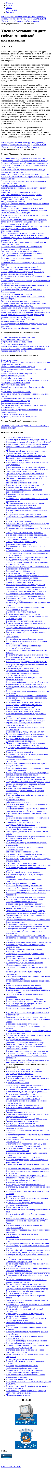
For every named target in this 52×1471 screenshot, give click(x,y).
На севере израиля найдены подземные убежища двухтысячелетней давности (27, 1199)
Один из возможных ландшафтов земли (18, 337)
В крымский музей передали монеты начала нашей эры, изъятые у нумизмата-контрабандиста (28, 1251)
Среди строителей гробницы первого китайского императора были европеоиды (27, 828)
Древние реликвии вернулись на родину (23, 985)
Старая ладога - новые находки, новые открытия (22, 235)
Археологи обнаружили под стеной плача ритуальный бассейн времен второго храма (24, 887)
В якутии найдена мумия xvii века (20, 752)
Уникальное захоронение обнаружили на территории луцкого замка (23, 459)
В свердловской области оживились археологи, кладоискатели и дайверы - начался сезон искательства (26, 931)
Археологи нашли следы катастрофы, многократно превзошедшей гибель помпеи (23, 350)
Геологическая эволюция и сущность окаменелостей (23, 369)
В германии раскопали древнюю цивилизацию (26, 557)
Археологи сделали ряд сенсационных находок (26, 1341)
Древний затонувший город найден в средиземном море (25, 312)
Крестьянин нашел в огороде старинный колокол (27, 576)
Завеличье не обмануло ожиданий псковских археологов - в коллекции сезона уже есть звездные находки (25, 309)
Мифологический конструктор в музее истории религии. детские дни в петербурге (26, 452)
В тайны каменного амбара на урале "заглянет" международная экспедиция (21, 200)
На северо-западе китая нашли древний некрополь (28, 1089)
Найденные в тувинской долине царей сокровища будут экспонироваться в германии (27, 959)
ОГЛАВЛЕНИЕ (39, 145)
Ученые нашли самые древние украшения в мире (27, 926)
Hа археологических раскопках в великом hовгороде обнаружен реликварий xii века (24, 703)
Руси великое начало (10, 231)
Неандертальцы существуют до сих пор (23, 560)
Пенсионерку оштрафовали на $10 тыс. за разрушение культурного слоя (24, 1260)
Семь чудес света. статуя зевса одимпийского (20, 251)
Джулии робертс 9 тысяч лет (13, 186)
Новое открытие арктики (17, 1207)
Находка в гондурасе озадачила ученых (23, 614)
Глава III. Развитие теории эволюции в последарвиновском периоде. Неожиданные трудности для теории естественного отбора (24, 380)
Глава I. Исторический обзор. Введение (18, 367)
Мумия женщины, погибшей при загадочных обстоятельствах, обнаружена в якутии (25, 744)
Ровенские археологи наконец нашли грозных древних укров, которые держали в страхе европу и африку (28, 1019)
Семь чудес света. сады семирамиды (21, 542)
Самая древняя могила (15, 922)
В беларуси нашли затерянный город (22, 578)
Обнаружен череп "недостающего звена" (23, 1157)
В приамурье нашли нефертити (19, 1379)
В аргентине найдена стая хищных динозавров (26, 1092)
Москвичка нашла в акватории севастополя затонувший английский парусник (25, 504)
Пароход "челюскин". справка (19, 521)
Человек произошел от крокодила (20, 1112)
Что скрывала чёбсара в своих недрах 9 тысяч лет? (28, 920)
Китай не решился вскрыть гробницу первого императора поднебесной (26, 1319)
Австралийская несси (15, 800)
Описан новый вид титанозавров (20, 741)
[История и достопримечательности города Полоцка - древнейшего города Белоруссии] (26, 1448)
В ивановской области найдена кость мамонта (26, 1001)
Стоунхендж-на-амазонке (17, 1037)
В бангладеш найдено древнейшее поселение (25, 1184)
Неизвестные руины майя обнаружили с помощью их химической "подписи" (28, 1305)
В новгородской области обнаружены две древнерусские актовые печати (24, 581)
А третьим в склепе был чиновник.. (21, 863)
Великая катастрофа (9, 360)
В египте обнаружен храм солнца (20, 1293)
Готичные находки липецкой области (22, 852)
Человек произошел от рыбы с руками (22, 1121)
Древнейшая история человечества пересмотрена (27, 1264)
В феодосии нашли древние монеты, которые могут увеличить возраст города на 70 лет (28, 837)
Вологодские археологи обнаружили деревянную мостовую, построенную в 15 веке (22, 316)
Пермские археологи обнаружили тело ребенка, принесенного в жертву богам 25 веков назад (26, 810)
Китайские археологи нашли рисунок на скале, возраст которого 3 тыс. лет (26, 1281)
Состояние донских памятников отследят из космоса (23, 405)
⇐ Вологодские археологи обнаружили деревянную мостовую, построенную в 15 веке (23, 143)
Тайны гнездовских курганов (19, 802)
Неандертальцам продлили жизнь (20, 573)
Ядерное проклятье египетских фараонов (19, 416)
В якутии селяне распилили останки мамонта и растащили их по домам (26, 624)
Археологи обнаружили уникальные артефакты (26, 662)
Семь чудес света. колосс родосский (16, 256)
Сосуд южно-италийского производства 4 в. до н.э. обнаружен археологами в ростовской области (28, 783)
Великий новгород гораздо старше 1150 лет (25, 732)
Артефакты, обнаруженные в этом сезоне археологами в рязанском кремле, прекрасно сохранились (25, 790)
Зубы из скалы (12, 637)
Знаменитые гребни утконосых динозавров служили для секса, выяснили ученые (24, 1371)
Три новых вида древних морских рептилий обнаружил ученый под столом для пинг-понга (26, 475)
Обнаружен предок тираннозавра (20, 1359)
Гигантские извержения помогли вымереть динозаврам (25, 346)
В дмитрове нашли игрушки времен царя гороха (27, 736)
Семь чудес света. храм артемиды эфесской (19, 267)
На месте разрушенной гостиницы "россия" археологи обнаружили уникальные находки (25, 595)
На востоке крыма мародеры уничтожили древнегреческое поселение (24, 1004)
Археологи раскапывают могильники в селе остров (28, 865)
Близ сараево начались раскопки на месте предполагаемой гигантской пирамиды (24, 1097)
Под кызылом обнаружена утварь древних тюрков (22, 233)
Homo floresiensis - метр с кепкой (15, 339)
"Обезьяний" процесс (15, 1266)
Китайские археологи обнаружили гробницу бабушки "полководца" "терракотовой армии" (24, 286)
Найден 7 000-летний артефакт (19, 739)
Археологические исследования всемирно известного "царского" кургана (24, 647)
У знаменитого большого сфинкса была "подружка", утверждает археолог (23, 823)
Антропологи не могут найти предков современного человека (22, 674)
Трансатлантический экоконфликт (16, 403)
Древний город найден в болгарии (21, 883)
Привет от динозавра (15, 1196)
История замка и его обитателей (15, 249)
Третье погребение (14, 840)
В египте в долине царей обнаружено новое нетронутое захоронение (25, 1351)
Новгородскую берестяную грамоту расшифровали (28, 890)
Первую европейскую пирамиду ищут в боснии (26, 440)
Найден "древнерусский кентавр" (20, 707)
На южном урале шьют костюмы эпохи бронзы (21, 247)
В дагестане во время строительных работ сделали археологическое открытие (28, 1149)
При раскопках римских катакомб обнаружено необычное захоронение (26, 1047)
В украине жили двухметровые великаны (24, 621)
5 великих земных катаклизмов (14, 344)
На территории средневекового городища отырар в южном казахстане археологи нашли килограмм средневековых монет (28, 553)
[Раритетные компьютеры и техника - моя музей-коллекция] (26, 1424)
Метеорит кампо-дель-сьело (13, 385)
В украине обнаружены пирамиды (21, 612)
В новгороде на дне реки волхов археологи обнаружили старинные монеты (24, 964)
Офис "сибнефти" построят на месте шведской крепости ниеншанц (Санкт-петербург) (26, 1145)
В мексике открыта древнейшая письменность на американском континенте (27, 567)
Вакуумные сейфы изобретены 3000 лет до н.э (26, 456)
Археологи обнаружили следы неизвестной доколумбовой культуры (25, 608)
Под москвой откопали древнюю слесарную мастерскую (25, 226)
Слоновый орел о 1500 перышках (20, 571)
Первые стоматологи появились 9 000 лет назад (26, 1119)
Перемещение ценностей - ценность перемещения (22, 208)
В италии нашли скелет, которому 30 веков (24, 999)
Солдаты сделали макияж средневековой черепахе (22, 253)
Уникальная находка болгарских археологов (25, 734)
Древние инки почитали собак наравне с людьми (27, 444)
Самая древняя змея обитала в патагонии (23, 1076)
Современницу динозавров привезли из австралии (28, 1035)
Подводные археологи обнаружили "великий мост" (28, 442)
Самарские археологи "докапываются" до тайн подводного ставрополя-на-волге (21, 196)
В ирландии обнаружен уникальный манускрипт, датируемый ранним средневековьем (27, 773)
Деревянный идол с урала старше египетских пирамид (24, 161)
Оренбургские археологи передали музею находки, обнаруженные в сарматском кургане (23, 273)
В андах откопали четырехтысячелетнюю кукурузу (28, 1273)
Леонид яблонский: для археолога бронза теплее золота (25, 174)
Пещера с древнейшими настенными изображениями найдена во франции (22, 1367)
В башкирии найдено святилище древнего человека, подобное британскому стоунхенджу (23, 304)
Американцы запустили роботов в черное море (26, 854)
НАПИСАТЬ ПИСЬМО (11, 1466)
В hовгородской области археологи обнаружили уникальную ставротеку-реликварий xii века (27, 683)
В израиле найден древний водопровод (23, 668)
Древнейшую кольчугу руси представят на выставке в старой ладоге (24, 1204)
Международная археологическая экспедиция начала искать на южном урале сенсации (24, 211)
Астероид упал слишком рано (14, 414)
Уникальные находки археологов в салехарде (20, 301)
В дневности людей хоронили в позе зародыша (21, 269)
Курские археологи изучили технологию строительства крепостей (23, 724)
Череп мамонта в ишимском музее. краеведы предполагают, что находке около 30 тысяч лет (26, 912)
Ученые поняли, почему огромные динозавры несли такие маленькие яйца (26, 1392)
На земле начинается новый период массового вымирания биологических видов (21, 399)
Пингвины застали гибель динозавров (22, 1105)
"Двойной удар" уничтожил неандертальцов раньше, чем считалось (25, 1315)
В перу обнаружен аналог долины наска (23, 508)
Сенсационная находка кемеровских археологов (27, 1051)
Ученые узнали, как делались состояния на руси (27, 655)
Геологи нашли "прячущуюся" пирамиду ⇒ (20, 147)
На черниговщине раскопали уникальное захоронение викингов (24, 490)
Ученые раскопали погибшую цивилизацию (20, 328)
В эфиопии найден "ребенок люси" (21, 487)
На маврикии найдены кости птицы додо (24, 924)
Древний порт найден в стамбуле (20, 786)
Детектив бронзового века (12, 321)
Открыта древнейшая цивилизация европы (19, 229)
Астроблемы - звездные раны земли (16, 342)
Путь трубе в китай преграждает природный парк (27, 1169)
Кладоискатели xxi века (11, 407)
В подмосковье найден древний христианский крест (23, 158)
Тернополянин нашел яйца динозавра (22, 671)
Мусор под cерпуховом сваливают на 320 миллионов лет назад (24, 479)
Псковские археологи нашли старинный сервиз (26, 695)
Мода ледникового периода (18, 1395)
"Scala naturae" (7, 371)
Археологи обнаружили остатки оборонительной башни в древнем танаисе (27, 819)
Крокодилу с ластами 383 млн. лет (21, 1123)
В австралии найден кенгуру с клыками (23, 872)
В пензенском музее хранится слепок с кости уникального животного (25, 1376)
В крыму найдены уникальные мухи (22, 1343)
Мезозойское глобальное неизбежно (21, 483)
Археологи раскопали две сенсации (16, 294)
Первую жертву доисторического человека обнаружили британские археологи (24, 900)
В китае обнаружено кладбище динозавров (24, 639)
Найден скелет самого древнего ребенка (23, 514)
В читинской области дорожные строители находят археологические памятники (23, 171)
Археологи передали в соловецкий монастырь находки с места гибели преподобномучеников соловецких (26, 1055)
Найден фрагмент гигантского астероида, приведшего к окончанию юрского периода (25, 1041)
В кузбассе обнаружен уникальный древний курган (28, 942)
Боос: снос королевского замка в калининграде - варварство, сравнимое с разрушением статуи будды (27, 1220)
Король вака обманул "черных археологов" (24, 1044)
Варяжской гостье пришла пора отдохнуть (19, 192)
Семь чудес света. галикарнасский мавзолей (25, 485)
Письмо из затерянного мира (18, 544)
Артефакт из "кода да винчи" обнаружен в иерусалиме (24, 163)
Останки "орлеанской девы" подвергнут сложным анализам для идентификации (27, 1346)
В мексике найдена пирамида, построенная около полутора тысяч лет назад (27, 1115)
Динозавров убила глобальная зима (16, 392)
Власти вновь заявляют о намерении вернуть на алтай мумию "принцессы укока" (26, 1176)
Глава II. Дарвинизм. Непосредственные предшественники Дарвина (18, 374)
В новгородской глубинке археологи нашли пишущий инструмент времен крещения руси (26, 719)
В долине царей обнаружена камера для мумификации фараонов (23, 1181)
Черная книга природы (16, 908)
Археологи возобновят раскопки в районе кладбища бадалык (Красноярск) (24, 1072)
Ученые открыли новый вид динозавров (23, 1094)
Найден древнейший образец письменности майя (27, 1243)
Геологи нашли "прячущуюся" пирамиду (18, 319)
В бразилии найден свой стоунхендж (22, 1024)
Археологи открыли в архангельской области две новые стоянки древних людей (27, 524)
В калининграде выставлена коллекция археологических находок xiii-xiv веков (23, 710)
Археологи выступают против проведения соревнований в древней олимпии (24, 1086)
